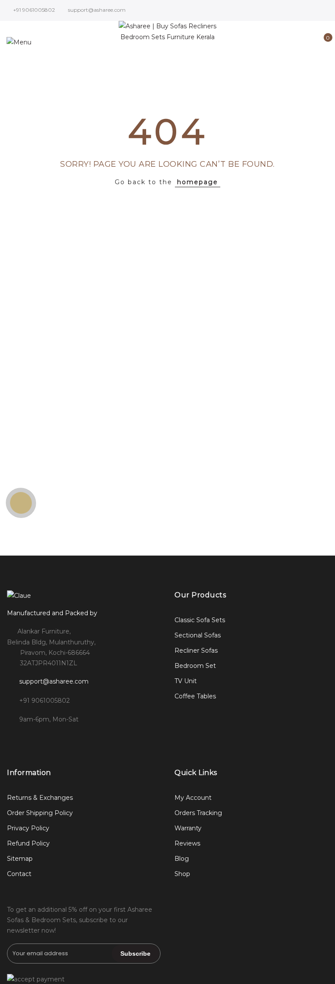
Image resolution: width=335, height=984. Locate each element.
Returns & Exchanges (40, 798)
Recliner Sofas (196, 650)
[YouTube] (86, 738)
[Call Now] (21, 503)
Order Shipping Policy (40, 813)
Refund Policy (28, 843)
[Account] (295, 42)
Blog (181, 859)
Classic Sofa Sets (199, 620)
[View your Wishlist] (308, 42)
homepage (197, 182)
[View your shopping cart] (322, 42)
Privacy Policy (28, 828)
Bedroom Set (195, 666)
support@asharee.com (54, 681)
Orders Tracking (198, 813)
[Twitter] (51, 738)
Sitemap (20, 859)
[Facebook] (15, 738)
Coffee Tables (195, 696)
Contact (19, 874)
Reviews (187, 843)
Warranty (188, 828)
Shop (182, 874)
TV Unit (185, 681)
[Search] (281, 42)
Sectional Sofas (197, 635)
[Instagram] (33, 738)
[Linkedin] (68, 738)
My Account (193, 798)
